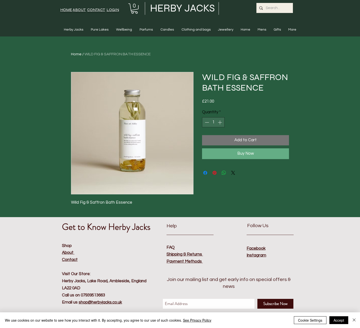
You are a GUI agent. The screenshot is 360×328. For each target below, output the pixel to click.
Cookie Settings (310, 320)
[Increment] (220, 122)
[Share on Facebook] (205, 173)
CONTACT (96, 9)
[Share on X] (233, 173)
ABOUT (79, 9)
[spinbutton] (213, 122)
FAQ (171, 247)
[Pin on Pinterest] (214, 173)
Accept (339, 320)
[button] (134, 8)
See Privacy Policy (197, 320)
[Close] (354, 320)
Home (76, 54)
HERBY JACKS (182, 8)
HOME (66, 9)
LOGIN (113, 9)
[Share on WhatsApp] (224, 173)
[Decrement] (206, 122)
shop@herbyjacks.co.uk (100, 302)
